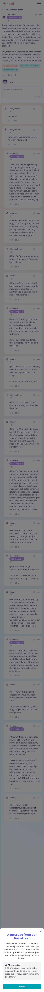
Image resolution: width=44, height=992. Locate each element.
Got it (22, 986)
